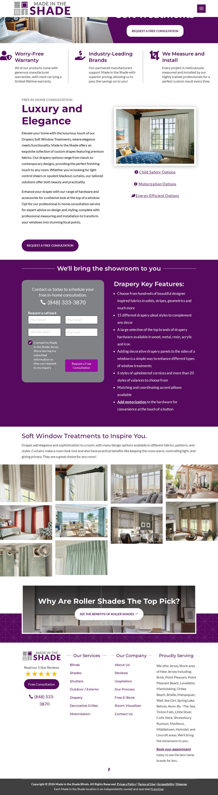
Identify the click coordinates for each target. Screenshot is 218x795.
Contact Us (124, 714)
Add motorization (131, 402)
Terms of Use (146, 784)
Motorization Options (157, 184)
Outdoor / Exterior (84, 689)
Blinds (75, 665)
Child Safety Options (157, 172)
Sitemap (181, 784)
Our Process (125, 689)
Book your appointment (173, 749)
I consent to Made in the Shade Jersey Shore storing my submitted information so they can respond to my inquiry (46, 355)
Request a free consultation (155, 31)
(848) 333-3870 (66, 302)
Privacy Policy (126, 784)
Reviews (121, 673)
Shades (76, 673)
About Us (122, 665)
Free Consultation (41, 684)
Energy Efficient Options (157, 195)
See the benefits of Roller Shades (107, 614)
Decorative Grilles (84, 706)
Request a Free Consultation (50, 245)
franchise (157, 789)
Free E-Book (125, 698)
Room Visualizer (128, 706)
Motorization (80, 714)
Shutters (76, 681)
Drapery (76, 698)
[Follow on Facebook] (109, 769)
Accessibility (165, 784)
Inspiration (123, 681)
